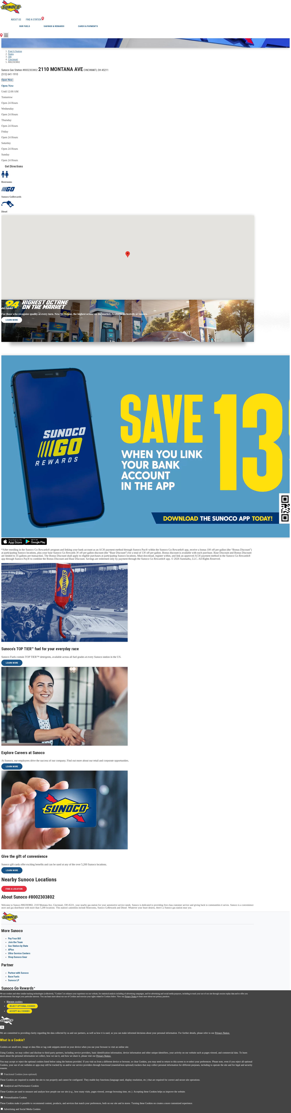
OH (9, 56)
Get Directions (14, 166)
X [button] (2, 1027)
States (11, 54)
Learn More (12, 320)
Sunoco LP (13, 980)
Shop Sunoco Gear (17, 957)
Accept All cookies (19, 1011)
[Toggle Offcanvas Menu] (6, 35)
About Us (16, 19)
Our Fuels (24, 26)
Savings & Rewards (54, 26)
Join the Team (15, 942)
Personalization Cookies (15, 1097)
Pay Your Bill (14, 938)
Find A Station (15, 51)
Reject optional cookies (22, 1006)
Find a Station (33, 19)
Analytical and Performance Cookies (21, 1086)
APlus (11, 949)
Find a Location (14, 889)
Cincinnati (13, 59)
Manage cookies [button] (15, 1001)
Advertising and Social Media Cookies (22, 1109)
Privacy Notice (131, 996)
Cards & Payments (88, 26)
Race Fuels (13, 976)
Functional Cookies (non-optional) (20, 1074)
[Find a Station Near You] (1, 36)
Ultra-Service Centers (19, 953)
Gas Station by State (18, 946)
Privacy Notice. (222, 1033)
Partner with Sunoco (18, 973)
